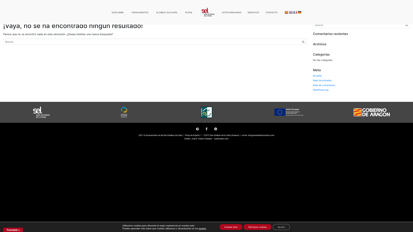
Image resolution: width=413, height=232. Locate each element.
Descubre (118, 12)
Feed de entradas (322, 80)
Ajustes (281, 227)
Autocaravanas (231, 12)
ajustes (202, 228)
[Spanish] (286, 12)
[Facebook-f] (206, 129)
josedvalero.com (221, 139)
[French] (295, 12)
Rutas (188, 12)
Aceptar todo (230, 227)
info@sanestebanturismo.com (261, 135)
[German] (299, 12)
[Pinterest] (215, 129)
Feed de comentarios (324, 85)
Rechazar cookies (257, 227)
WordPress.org (320, 89)
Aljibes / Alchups (166, 12)
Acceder (317, 75)
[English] (291, 12)
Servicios (253, 12)
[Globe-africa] (197, 129)
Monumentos (140, 12)
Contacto (271, 12)
